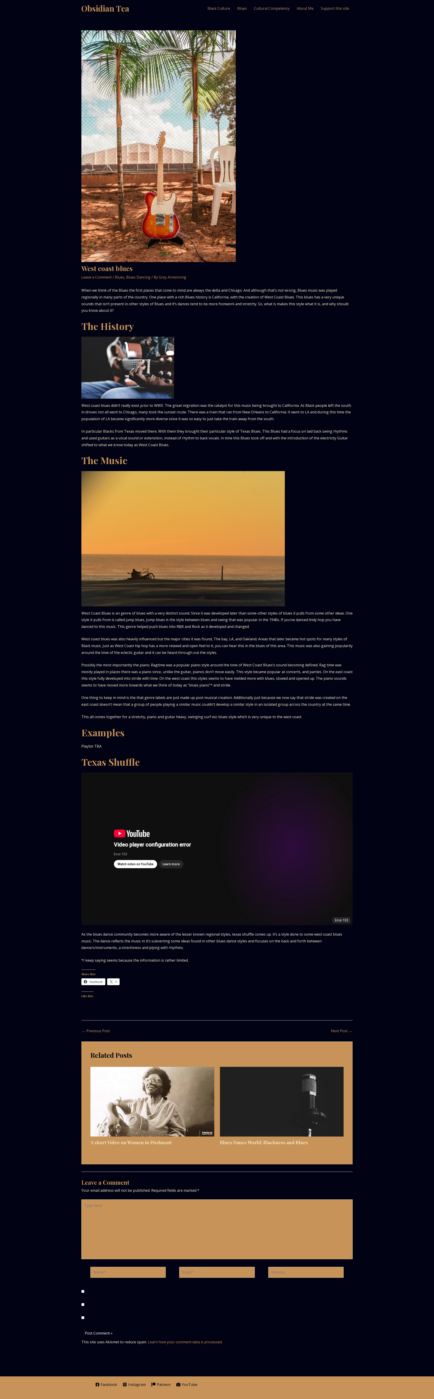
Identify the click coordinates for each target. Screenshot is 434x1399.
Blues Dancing (138, 277)
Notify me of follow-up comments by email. (121, 1304)
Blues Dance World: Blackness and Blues (264, 1142)
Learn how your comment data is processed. (185, 1341)
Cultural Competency (272, 8)
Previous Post (96, 1031)
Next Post (341, 1031)
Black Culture (219, 8)
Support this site (335, 8)
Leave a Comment (96, 277)
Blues (242, 8)
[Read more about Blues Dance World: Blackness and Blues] (282, 1101)
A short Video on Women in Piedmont (131, 1142)
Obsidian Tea (105, 8)
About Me (305, 8)
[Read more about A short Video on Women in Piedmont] (152, 1101)
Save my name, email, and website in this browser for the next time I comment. (153, 1291)
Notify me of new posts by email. (112, 1317)
